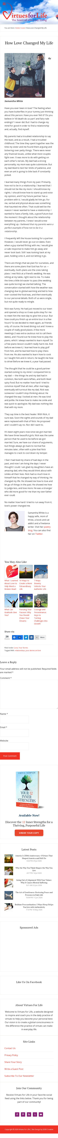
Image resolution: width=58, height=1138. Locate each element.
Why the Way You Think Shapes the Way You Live (34, 869)
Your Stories (23, 648)
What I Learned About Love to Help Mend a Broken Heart (11, 584)
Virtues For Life (29, 12)
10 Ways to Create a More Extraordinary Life (25, 584)
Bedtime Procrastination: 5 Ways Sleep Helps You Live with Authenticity (34, 905)
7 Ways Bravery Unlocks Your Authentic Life (40, 584)
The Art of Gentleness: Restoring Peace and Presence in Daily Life (34, 893)
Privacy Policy (11, 1055)
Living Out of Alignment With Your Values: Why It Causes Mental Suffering (34, 881)
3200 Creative (48, 1129)
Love (16, 648)
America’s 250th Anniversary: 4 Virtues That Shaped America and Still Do (34, 856)
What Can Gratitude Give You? (10, 612)
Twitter (39, 533)
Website (4, 740)
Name (4, 713)
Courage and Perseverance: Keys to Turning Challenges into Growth (40, 616)
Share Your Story (13, 1062)
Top (55, 1135)
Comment (6, 678)
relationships (20, 650)
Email (3, 727)
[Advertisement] (29, 949)
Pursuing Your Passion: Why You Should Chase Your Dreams (25, 615)
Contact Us (10, 1048)
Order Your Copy (29, 832)
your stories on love (33, 650)
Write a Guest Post (13, 1068)
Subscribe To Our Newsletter (19, 1075)
